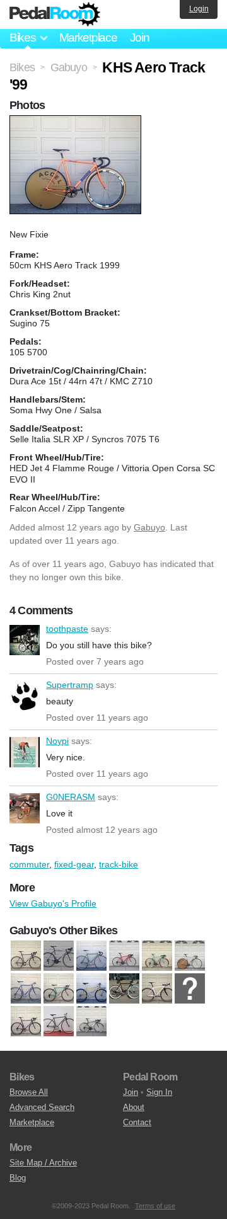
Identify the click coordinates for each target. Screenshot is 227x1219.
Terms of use (155, 1206)
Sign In (159, 1092)
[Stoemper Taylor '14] (157, 956)
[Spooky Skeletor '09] (124, 956)
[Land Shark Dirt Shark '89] (25, 956)
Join (139, 37)
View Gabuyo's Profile (52, 903)
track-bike (118, 864)
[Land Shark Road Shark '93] (58, 989)
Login (199, 8)
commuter (29, 864)
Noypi (24, 752)
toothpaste (24, 640)
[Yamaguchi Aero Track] (189, 956)
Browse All (28, 1092)
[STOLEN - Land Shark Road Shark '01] (25, 1022)
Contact (137, 1122)
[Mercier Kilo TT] (124, 989)
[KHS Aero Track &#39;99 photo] (76, 122)
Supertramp (24, 696)
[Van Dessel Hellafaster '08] (91, 1022)
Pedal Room (54, 14)
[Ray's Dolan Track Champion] (189, 989)
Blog (17, 1177)
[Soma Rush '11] (91, 956)
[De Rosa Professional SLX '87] (25, 989)
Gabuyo (149, 527)
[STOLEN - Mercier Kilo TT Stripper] (58, 1022)
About (133, 1107)
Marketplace (88, 37)
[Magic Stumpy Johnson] (91, 989)
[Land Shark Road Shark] (58, 956)
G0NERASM (24, 808)
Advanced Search (41, 1107)
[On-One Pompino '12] (157, 989)
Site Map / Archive (43, 1162)
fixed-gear (74, 864)
